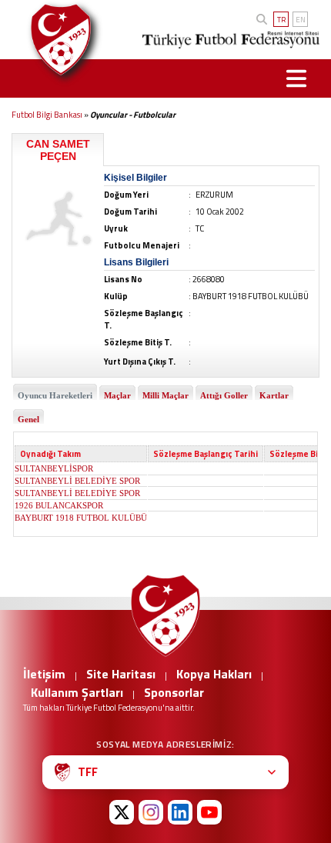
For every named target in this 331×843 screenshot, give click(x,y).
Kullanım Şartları (77, 692)
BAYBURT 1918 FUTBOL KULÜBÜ (81, 517)
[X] (121, 812)
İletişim (44, 674)
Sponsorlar (174, 692)
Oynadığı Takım (50, 454)
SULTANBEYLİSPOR (54, 468)
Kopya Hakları (214, 674)
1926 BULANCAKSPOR (59, 505)
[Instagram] (151, 812)
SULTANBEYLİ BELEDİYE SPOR (77, 480)
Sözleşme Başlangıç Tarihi (205, 454)
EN (301, 19)
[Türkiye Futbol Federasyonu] (58, 39)
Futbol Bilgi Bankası (47, 114)
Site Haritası (120, 674)
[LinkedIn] (180, 812)
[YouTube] (209, 812)
